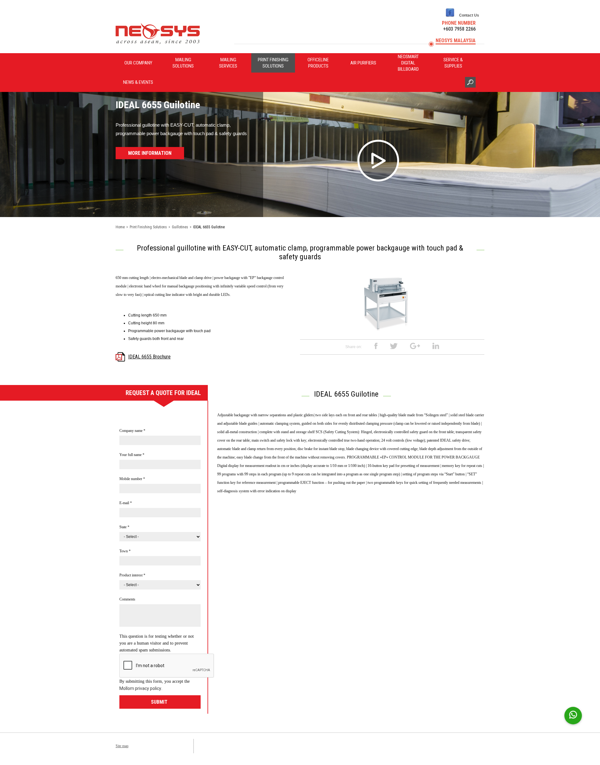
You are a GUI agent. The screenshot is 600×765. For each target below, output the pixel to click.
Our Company (138, 63)
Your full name (131, 455)
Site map (122, 746)
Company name (132, 430)
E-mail (125, 503)
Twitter (394, 346)
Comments (127, 599)
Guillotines (180, 227)
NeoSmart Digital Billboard (408, 63)
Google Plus (415, 346)
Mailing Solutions (183, 63)
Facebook (376, 346)
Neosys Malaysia (456, 40)
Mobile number (132, 479)
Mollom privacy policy (140, 688)
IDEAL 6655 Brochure (149, 357)
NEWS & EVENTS (138, 82)
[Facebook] (450, 17)
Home (120, 227)
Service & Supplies (453, 63)
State (124, 527)
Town (125, 551)
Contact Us (469, 15)
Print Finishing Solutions (273, 63)
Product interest (132, 575)
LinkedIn (435, 346)
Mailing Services (228, 63)
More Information (150, 153)
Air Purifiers (363, 63)
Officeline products (318, 63)
